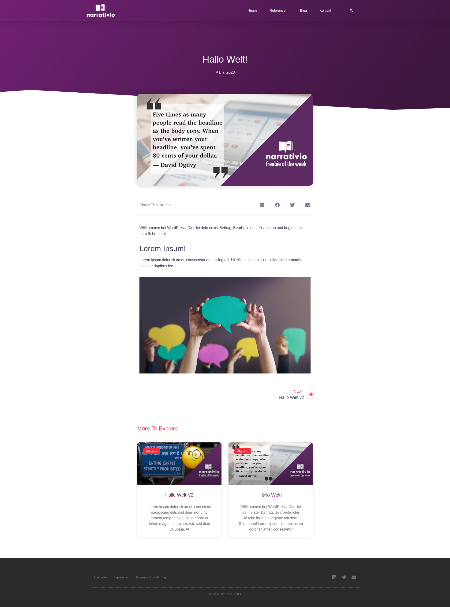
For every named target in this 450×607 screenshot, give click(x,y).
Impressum (121, 577)
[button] (351, 11)
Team (252, 10)
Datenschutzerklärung (151, 577)
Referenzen (278, 10)
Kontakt (325, 10)
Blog (303, 10)
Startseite (100, 577)
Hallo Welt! (270, 495)
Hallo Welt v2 (179, 495)
